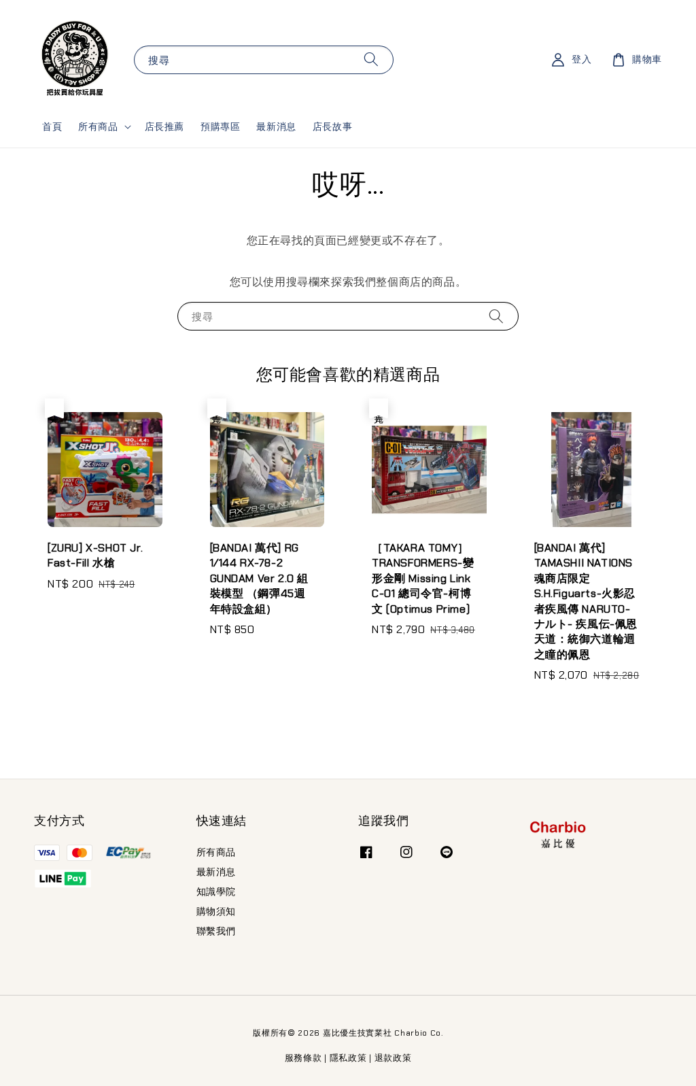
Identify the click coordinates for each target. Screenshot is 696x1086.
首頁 (52, 126)
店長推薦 (164, 126)
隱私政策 (348, 1058)
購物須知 (216, 911)
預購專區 (220, 126)
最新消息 (276, 126)
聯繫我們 (216, 931)
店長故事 (332, 126)
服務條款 (303, 1058)
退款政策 (393, 1058)
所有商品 (98, 126)
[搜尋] (371, 59)
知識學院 (216, 891)
